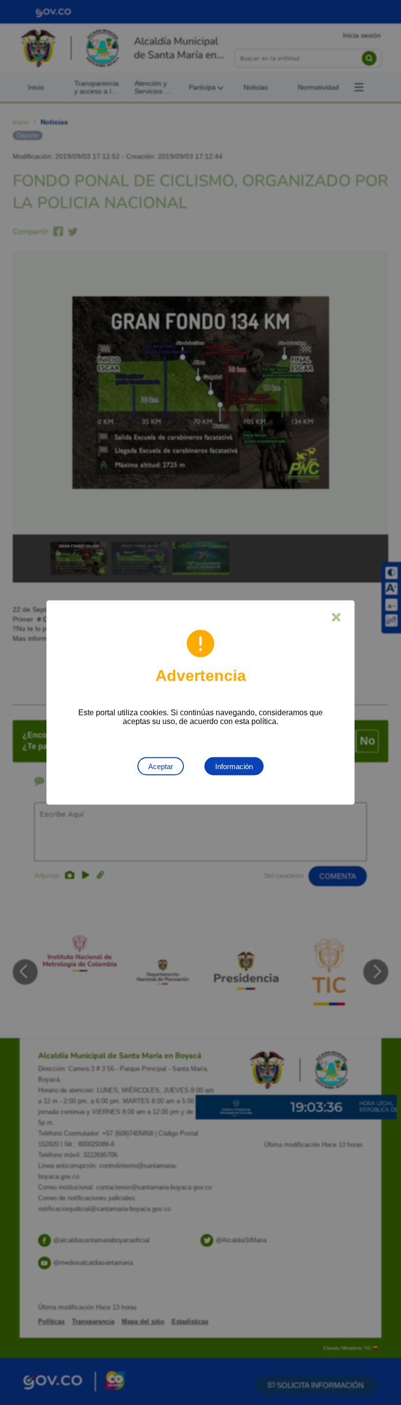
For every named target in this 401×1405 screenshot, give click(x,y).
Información (234, 766)
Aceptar (160, 766)
